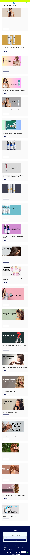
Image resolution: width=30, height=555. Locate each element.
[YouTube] (19, 552)
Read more (5, 29)
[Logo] (14, 3)
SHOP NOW (19, 0)
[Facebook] (7, 552)
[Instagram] (13, 552)
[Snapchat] (16, 552)
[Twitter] (10, 552)
